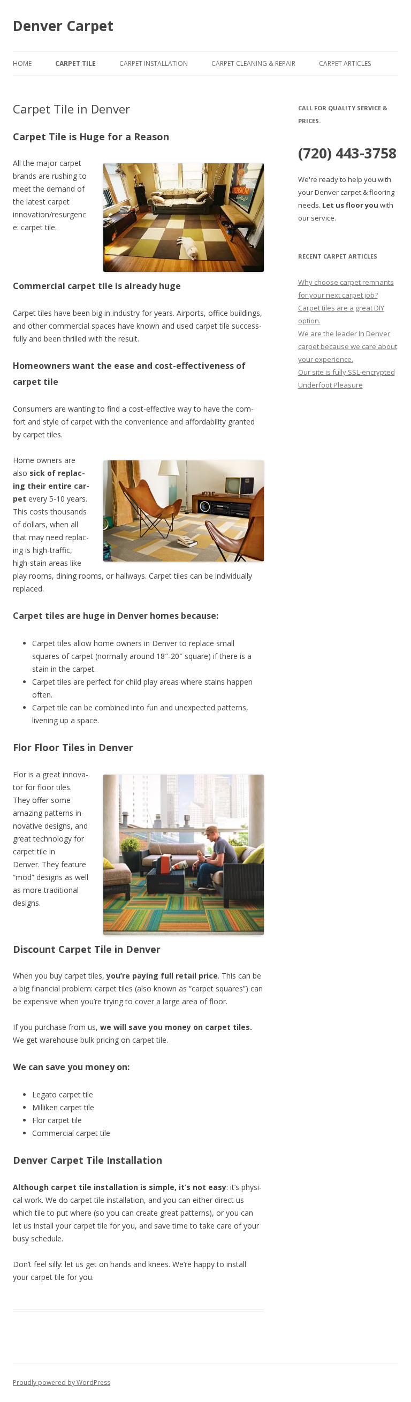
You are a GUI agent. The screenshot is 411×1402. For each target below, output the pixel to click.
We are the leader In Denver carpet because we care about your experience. (347, 346)
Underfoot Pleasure (330, 385)
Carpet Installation (153, 63)
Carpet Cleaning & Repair (253, 63)
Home (22, 63)
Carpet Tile (75, 63)
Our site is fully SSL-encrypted (346, 372)
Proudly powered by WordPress (61, 1382)
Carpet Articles (345, 63)
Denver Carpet (63, 25)
